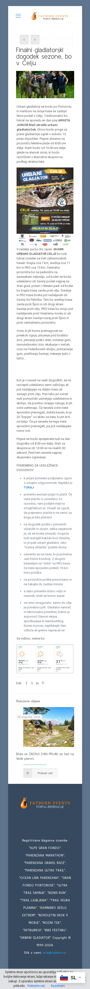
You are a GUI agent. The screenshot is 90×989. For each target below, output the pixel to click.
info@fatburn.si (54, 952)
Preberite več (36, 986)
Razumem (58, 986)
